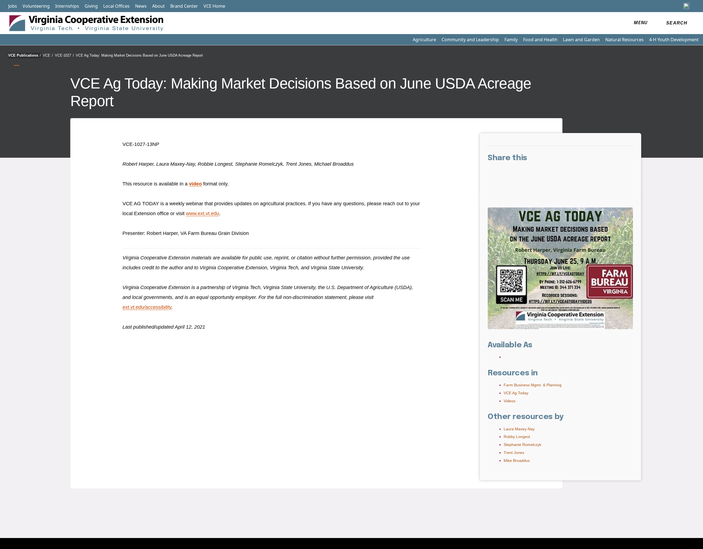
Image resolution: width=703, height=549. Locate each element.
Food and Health (540, 40)
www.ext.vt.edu (202, 213)
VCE (48, 55)
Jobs (12, 6)
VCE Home (214, 6)
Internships (67, 6)
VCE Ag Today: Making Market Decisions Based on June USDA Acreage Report (139, 55)
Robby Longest (517, 436)
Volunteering (36, 6)
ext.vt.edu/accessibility (146, 307)
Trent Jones (514, 452)
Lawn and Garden (581, 40)
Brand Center (184, 6)
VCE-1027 (64, 55)
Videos (509, 401)
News (141, 6)
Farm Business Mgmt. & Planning (533, 385)
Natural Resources (624, 40)
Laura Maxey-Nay (519, 429)
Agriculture (424, 40)
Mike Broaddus (517, 460)
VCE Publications (24, 55)
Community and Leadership (470, 40)
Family (511, 40)
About (158, 6)
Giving (91, 6)
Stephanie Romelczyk (522, 444)
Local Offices (116, 6)
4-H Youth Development (674, 40)
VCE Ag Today (516, 393)
